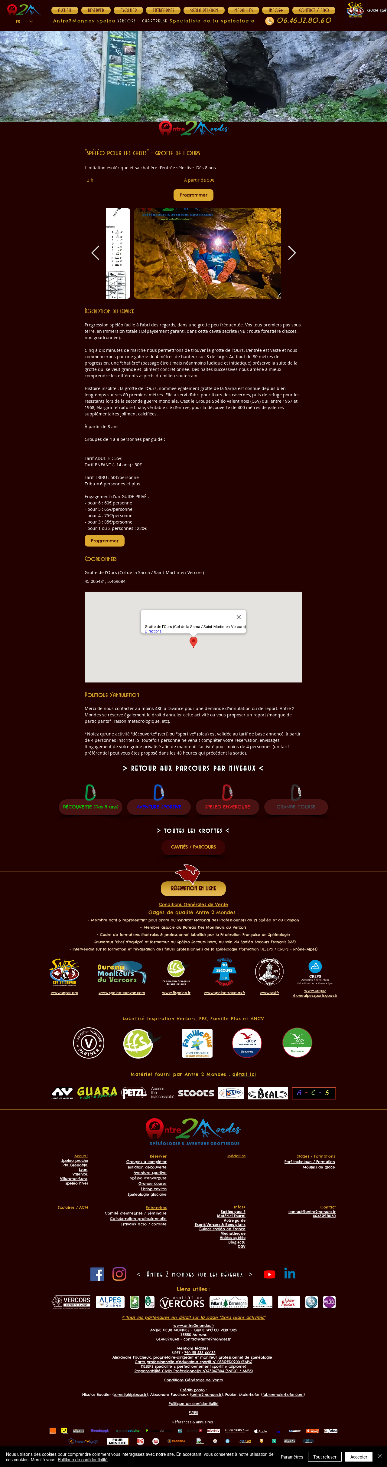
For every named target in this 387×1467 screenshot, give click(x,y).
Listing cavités (154, 1189)
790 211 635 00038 (200, 1352)
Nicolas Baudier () (115, 1394)
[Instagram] (119, 1274)
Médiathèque (233, 1233)
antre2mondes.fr (206, 1394)
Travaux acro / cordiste (144, 1224)
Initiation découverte (147, 1167)
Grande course (152, 1183)
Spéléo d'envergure (148, 1178)
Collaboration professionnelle (138, 1218)
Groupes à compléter (146, 1161)
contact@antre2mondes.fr (207, 1339)
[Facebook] (97, 1274)
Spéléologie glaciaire (147, 1194)
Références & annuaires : (193, 1422)
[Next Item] (291, 253)
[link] (193, 195)
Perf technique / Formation (310, 1161)
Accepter (358, 1457)
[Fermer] (379, 1456)
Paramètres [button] (292, 1457)
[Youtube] (269, 1274)
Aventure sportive (150, 1172)
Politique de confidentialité (83, 1459)
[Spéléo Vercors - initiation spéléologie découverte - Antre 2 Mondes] (193, 253)
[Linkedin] (290, 1274)
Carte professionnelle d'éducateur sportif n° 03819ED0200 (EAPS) (193, 1362)
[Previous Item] (95, 253)
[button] (276, 10)
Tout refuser (325, 1457)
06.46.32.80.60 (304, 21)
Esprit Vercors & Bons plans (220, 1224)
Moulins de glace (319, 1167)
